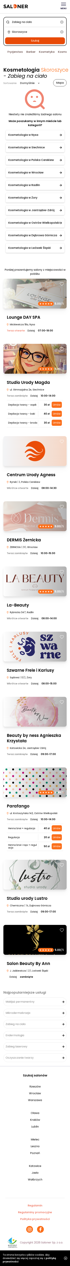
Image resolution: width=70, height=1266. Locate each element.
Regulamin (35, 1205)
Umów (56, 404)
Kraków (35, 1120)
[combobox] (35, 22)
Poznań (35, 1153)
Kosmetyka (47, 52)
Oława (35, 1113)
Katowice (35, 1166)
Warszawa (35, 1100)
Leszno (35, 1146)
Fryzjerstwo (15, 52)
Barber (31, 52)
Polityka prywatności (35, 1219)
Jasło (35, 1173)
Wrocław (35, 1093)
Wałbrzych (35, 1179)
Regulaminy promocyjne (35, 1212)
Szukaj (35, 41)
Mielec (35, 1139)
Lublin (35, 1127)
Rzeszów (35, 1086)
